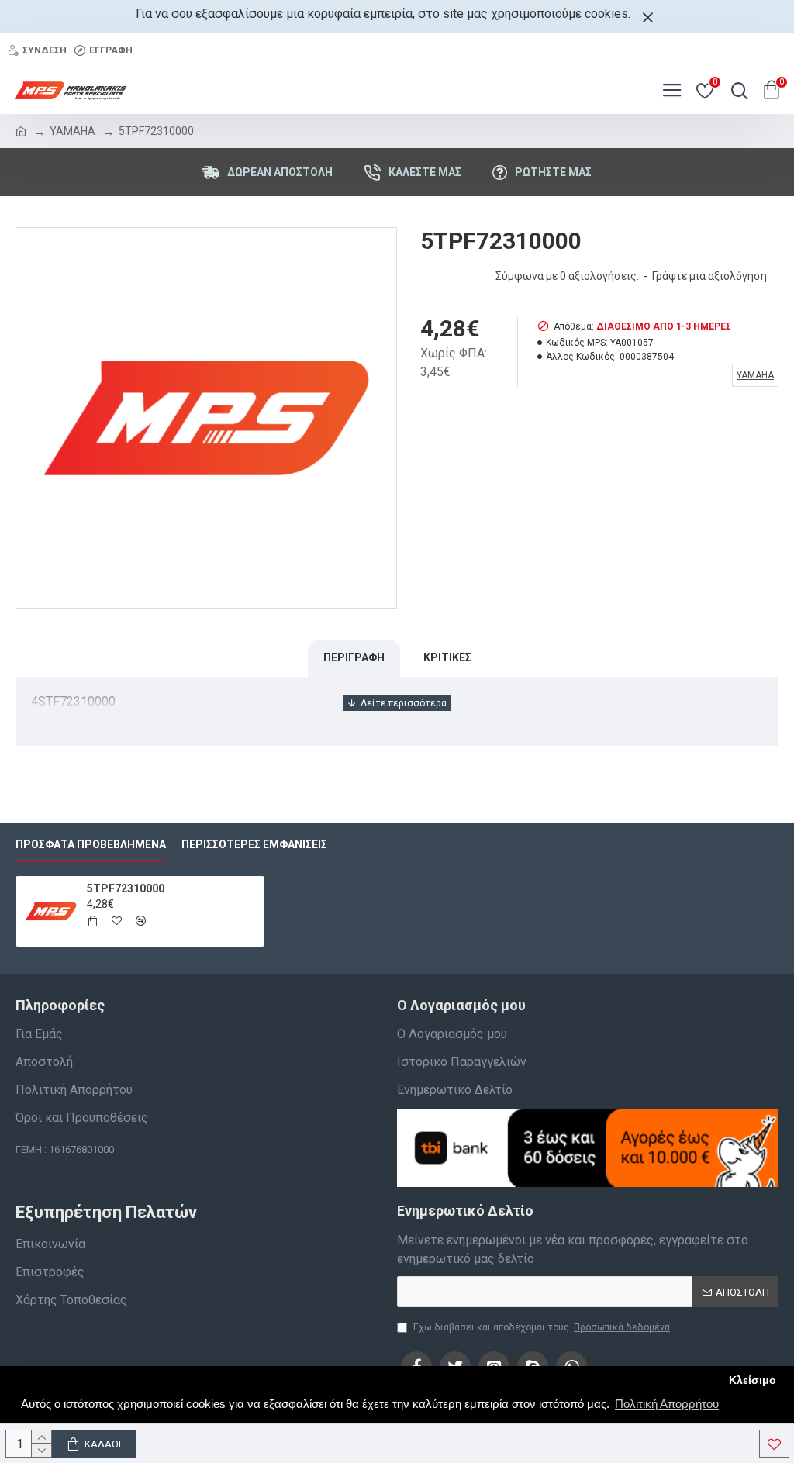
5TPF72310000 (125, 888)
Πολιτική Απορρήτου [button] (667, 1403)
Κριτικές (447, 657)
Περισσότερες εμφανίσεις (254, 844)
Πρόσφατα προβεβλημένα (91, 844)
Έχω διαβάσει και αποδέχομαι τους (541, 1327)
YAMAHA (72, 131)
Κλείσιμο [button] (752, 1380)
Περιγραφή (354, 657)
